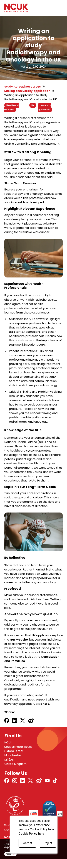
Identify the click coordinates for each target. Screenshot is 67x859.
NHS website (19, 640)
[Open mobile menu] (60, 8)
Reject (48, 843)
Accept (27, 843)
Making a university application (27, 91)
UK (32, 105)
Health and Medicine (11, 107)
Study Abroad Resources (22, 87)
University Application (44, 107)
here (46, 704)
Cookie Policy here (31, 833)
